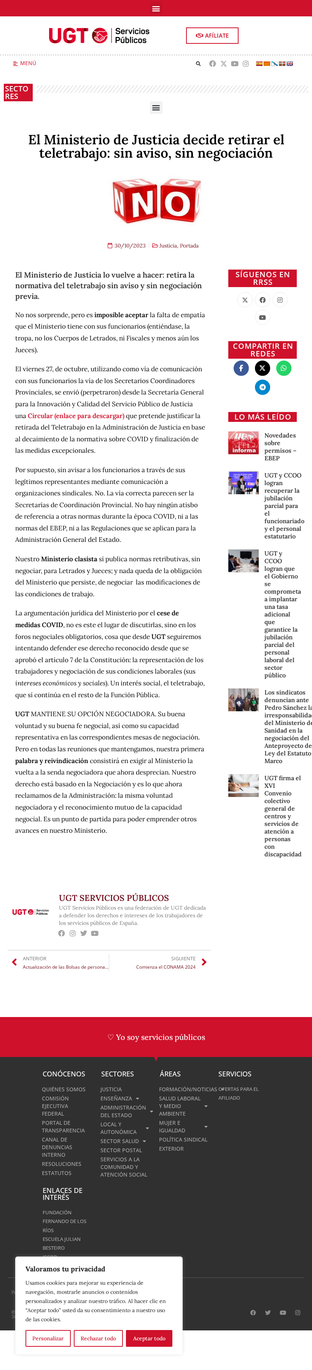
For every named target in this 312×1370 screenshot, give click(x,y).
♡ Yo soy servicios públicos (156, 1037)
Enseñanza (116, 1098)
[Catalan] (266, 64)
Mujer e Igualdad (172, 1126)
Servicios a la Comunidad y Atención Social (123, 1167)
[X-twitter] (223, 63)
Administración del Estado (123, 1111)
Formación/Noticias (185, 1089)
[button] (156, 8)
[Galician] (274, 64)
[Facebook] (212, 63)
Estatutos (57, 1173)
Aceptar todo (149, 1338)
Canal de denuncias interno (57, 1147)
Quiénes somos (64, 1089)
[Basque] (282, 64)
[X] (245, 299)
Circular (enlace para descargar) (76, 416)
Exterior (171, 1148)
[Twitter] (83, 933)
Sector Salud (119, 1141)
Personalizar (48, 1338)
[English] (289, 64)
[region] (99, 1306)
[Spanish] (259, 64)
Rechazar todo (98, 1338)
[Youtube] (234, 63)
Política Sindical (183, 1139)
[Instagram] (245, 63)
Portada (189, 245)
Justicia (168, 245)
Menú (28, 63)
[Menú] (15, 63)
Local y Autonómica (118, 1128)
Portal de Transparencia (63, 1126)
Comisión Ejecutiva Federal (55, 1106)
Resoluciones (61, 1163)
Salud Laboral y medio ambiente (180, 1106)
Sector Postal (121, 1150)
